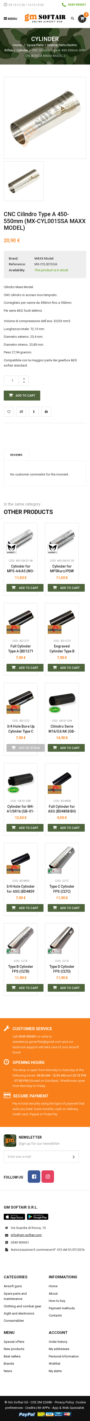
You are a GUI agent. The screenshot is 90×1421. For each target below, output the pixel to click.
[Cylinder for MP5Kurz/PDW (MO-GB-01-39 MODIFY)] (62, 540)
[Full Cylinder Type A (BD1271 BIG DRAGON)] (20, 620)
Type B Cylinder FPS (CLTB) (20, 969)
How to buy (57, 1301)
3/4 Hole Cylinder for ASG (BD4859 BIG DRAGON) (20, 889)
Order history (58, 1342)
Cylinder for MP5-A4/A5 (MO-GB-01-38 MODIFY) (20, 569)
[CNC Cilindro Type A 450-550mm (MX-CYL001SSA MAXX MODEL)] (24, 181)
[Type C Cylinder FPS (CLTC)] (62, 860)
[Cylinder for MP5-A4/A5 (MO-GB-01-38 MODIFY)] (20, 540)
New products (14, 1349)
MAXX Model (44, 258)
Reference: (17, 264)
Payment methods (62, 1308)
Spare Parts (35, 45)
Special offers (14, 1342)
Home (17, 45)
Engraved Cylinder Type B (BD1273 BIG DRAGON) (62, 648)
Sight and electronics (19, 1313)
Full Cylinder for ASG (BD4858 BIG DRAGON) (62, 809)
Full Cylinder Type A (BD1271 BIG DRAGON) (20, 648)
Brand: (13, 258)
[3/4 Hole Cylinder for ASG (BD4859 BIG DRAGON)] (20, 860)
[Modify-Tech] (13, 549)
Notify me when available (29, 686)
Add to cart (28, 588)
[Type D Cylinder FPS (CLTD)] (62, 940)
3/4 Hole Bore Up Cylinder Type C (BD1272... (20, 729)
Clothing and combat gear (22, 1306)
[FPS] (55, 869)
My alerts (55, 1371)
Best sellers (12, 1356)
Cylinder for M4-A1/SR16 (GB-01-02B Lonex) (20, 809)
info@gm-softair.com (26, 1235)
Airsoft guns (13, 1286)
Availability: (17, 270)
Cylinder (22, 50)
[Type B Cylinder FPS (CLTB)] (20, 940)
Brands (9, 1363)
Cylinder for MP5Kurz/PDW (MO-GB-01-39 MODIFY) (62, 569)
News (8, 1371)
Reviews (16, 455)
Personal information (64, 1356)
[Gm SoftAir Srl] (45, 18)
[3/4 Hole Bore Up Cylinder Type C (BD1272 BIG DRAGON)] (20, 700)
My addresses (59, 1349)
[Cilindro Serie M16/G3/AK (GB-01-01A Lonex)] (62, 700)
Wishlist (54, 1363)
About (53, 1293)
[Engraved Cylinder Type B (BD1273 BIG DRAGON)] (62, 620)
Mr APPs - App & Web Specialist (61, 1408)
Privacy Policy (64, 1402)
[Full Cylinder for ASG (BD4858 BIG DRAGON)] (62, 780)
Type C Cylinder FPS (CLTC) (62, 888)
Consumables (14, 1320)
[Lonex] (55, 709)
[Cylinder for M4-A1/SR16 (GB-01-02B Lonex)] (20, 780)
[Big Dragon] (13, 629)
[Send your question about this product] (34, 412)
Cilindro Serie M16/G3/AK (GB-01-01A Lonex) (61, 729)
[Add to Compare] (21, 412)
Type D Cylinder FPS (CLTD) (62, 969)
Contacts (55, 1315)
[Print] (46, 412)
